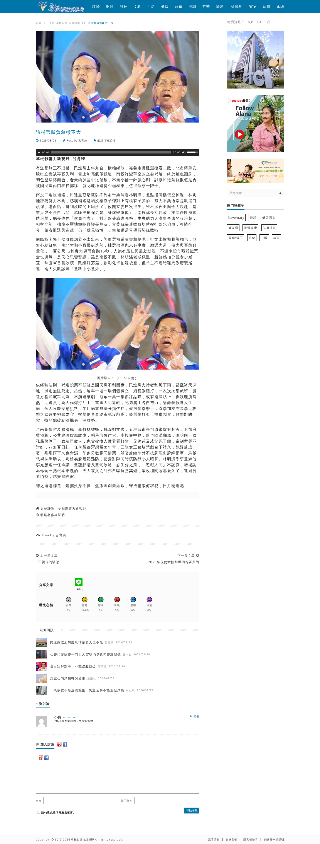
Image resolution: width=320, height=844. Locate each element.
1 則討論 (43, 704)
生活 (151, 6)
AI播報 (236, 6)
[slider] (193, 152)
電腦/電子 (235, 238)
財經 (110, 6)
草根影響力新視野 (72, 508)
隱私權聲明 (250, 839)
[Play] (38, 152)
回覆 (195, 716)
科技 (123, 6)
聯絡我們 (231, 839)
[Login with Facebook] (65, 744)
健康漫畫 (269, 228)
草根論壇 (62, 23)
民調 (192, 6)
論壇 (220, 6)
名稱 (39, 801)
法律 (266, 6)
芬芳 (206, 6)
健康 (165, 6)
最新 (52, 23)
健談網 (233, 228)
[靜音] (184, 152)
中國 (264, 238)
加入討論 (46, 744)
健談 (253, 217)
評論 (96, 6)
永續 (280, 6)
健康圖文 (269, 217)
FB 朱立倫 (126, 378)
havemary (236, 217)
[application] (117, 152)
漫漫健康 (250, 228)
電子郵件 (126, 801)
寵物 (253, 6)
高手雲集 (214, 839)
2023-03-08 (69, 717)
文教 (137, 6)
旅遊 (178, 6)
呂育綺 (82, 140)
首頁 (39, 23)
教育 (276, 238)
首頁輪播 (74, 23)
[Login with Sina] (59, 744)
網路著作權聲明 (52, 515)
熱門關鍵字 (235, 205)
